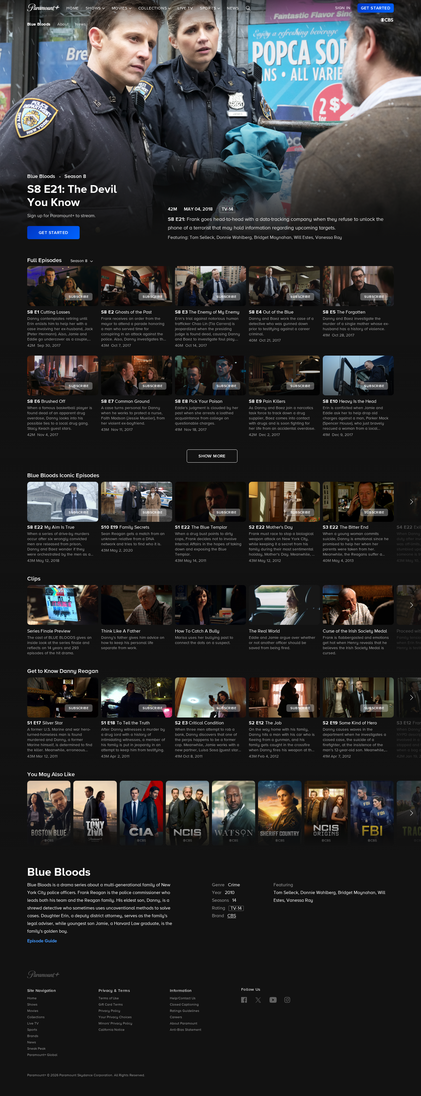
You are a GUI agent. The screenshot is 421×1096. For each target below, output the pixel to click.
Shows (32, 1004)
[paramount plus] (43, 8)
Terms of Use (109, 998)
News (233, 8)
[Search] (248, 8)
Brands (32, 1036)
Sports (32, 1030)
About (62, 24)
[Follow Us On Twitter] (258, 999)
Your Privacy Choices (115, 1017)
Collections (36, 1017)
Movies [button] (120, 8)
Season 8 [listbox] (78, 261)
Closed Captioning (184, 1004)
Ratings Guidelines (184, 1011)
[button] (62, 523)
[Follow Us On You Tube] (273, 1000)
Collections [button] (153, 8)
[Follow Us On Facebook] (244, 1000)
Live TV (185, 8)
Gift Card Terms (111, 1004)
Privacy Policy (109, 1011)
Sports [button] (209, 8)
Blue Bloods (38, 24)
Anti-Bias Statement (185, 1030)
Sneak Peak (36, 1049)
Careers (176, 1017)
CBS (231, 916)
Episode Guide (42, 941)
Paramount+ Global (42, 1055)
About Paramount (183, 1023)
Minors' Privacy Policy (115, 1023)
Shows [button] (94, 8)
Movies (32, 1011)
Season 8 (75, 176)
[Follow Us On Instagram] (287, 1000)
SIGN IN (343, 8)
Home (72, 8)
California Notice (112, 1030)
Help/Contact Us (183, 998)
